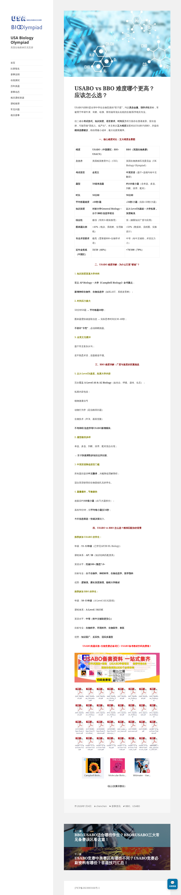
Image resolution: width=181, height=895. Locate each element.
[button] (172, 884)
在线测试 (15, 80)
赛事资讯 (116, 806)
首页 (13, 62)
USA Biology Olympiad (22, 40)
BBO (127, 806)
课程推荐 (15, 103)
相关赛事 (15, 115)
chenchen (101, 806)
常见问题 (15, 109)
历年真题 (15, 86)
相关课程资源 (17, 97)
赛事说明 (15, 74)
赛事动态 (15, 91)
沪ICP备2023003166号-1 (87, 887)
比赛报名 (15, 68)
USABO (136, 806)
